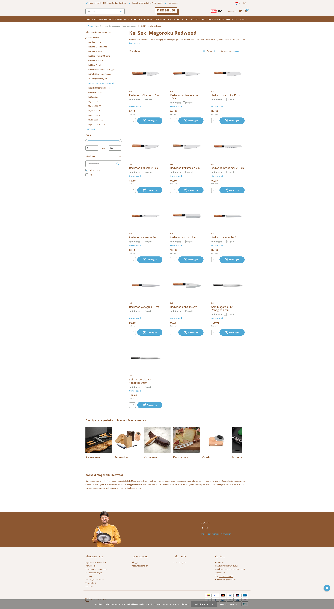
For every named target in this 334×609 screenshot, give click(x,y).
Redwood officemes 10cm (144, 95)
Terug (90, 26)
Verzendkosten (91, 583)
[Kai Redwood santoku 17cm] (228, 74)
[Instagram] (207, 528)
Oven (172, 19)
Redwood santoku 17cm (225, 95)
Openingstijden (180, 562)
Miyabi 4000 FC (94, 106)
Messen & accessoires (105, 19)
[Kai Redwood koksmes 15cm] (145, 146)
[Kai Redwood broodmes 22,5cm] (228, 146)
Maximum (115, 148)
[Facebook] (202, 528)
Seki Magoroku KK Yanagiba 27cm (222, 308)
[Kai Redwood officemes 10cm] (145, 74)
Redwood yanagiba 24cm (144, 307)
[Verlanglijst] (240, 11)
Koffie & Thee (200, 19)
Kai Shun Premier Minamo (99, 56)
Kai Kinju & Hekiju (95, 65)
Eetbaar (158, 19)
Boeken (243, 19)
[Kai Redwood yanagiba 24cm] (145, 285)
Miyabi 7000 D (94, 101)
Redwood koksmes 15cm (144, 168)
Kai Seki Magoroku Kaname (99, 74)
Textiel (234, 19)
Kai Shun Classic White (97, 47)
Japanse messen (129, 26)
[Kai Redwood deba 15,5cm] (187, 285)
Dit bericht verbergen (204, 604)
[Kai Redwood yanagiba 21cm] (228, 216)
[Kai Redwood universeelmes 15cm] (187, 74)
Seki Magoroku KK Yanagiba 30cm (140, 381)
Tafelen (188, 19)
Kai (91, 175)
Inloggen (135, 562)
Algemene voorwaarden (95, 562)
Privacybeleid (90, 566)
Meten (180, 19)
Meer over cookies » (228, 604)
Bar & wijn (213, 19)
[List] (204, 51)
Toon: (209, 51)
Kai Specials (93, 97)
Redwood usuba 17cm (183, 237)
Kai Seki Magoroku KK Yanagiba (101, 69)
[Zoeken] (121, 11)
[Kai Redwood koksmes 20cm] (187, 146)
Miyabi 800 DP (94, 110)
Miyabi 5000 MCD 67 (97, 124)
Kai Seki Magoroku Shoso (99, 88)
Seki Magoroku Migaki (97, 78)
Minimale (91, 148)
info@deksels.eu (229, 579)
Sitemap (88, 576)
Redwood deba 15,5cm (183, 307)
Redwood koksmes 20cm (185, 168)
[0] (245, 11)
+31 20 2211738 (226, 576)
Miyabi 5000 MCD (95, 120)
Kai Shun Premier (95, 51)
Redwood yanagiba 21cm (226, 237)
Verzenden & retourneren (96, 569)
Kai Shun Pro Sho (95, 60)
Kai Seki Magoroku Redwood (101, 83)
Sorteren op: (226, 51)
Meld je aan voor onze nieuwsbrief (216, 534)
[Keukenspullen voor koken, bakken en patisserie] (167, 11)
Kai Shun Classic (95, 42)
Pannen (89, 19)
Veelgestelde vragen (93, 572)
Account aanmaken (140, 566)
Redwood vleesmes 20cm (144, 237)
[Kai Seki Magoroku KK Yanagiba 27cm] (228, 285)
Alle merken (94, 170)
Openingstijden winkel (94, 579)
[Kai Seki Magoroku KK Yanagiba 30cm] (145, 358)
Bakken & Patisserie (142, 19)
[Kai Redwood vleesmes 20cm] (145, 216)
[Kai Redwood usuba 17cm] (187, 216)
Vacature (89, 586)
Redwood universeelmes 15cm (185, 97)
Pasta (166, 19)
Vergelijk (148, 99)
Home (97, 26)
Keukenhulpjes (124, 19)
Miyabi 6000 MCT (95, 115)
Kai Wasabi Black (95, 92)
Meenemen (224, 19)
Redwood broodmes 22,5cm (228, 168)
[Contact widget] (327, 588)
